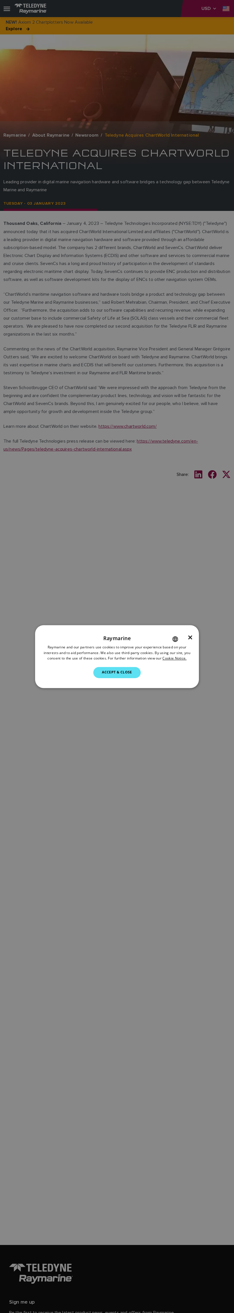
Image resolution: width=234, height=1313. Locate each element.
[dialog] (117, 656)
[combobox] (175, 639)
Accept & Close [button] (117, 672)
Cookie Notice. (174, 658)
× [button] (190, 637)
